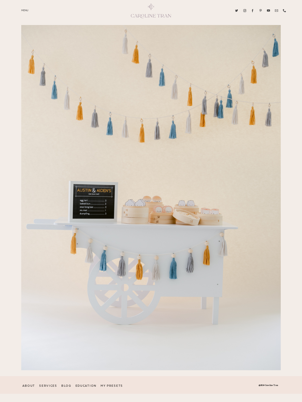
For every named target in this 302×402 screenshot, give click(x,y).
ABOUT (28, 386)
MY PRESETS (112, 386)
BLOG (66, 386)
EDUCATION (86, 386)
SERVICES (48, 386)
